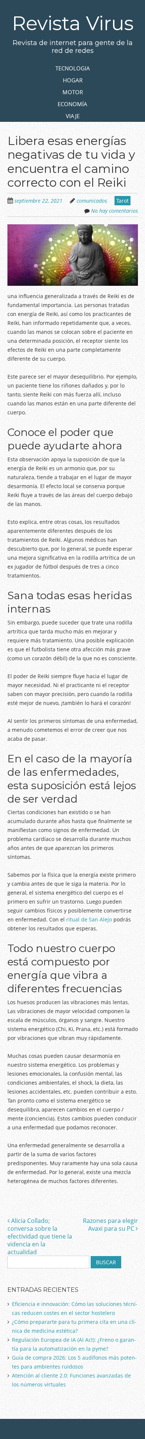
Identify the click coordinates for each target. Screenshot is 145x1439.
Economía (72, 104)
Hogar (73, 80)
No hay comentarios (114, 210)
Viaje (73, 116)
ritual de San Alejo (89, 919)
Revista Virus (72, 23)
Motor (72, 92)
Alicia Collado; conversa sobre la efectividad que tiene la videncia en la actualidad (39, 1236)
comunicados (92, 200)
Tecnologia (72, 68)
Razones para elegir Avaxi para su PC (110, 1225)
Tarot (122, 200)
